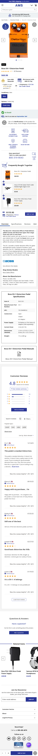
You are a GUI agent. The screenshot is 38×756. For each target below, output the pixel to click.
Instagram (14, 738)
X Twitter (29, 738)
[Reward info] (9, 88)
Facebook (19, 738)
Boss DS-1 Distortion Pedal (22, 171)
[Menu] (2, 5)
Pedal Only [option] (6, 105)
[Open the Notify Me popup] (4, 122)
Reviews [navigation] (27, 224)
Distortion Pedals (14, 20)
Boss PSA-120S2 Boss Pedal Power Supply (11, 672)
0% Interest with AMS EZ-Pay (28, 80)
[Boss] (8, 264)
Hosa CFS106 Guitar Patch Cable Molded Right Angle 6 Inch (24, 186)
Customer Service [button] (8, 709)
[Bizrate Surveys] (20, 746)
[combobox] (19, 9)
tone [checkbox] (13, 427)
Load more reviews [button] (19, 599)
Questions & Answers (18, 618)
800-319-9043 (16, 157)
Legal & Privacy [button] (7, 718)
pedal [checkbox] (24, 427)
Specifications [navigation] (16, 224)
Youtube (9, 738)
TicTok (24, 738)
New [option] (4, 96)
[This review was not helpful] (31, 474)
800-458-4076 (22, 730)
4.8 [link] (11, 71)
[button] (36, 5)
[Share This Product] (34, 24)
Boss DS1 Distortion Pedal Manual (19, 359)
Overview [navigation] (4, 224)
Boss (3, 64)
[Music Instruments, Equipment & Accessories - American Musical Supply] (19, 5)
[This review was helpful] (28, 474)
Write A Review (19, 410)
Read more (15, 467)
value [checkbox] (18, 427)
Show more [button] (8, 431)
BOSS (16, 266)
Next (35, 658)
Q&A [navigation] (35, 224)
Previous (3, 658)
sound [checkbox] (7, 427)
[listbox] (19, 96)
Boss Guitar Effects (8, 272)
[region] (18, 394)
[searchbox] (12, 418)
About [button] (4, 713)
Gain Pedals (4, 20)
